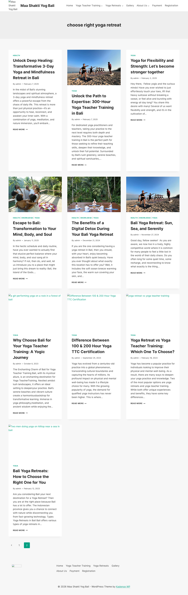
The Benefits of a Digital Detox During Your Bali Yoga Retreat (92, 228)
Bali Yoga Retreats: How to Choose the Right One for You (31, 476)
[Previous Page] (11, 545)
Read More (20, 129)
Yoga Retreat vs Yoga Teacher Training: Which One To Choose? (153, 346)
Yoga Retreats (101, 565)
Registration (171, 5)
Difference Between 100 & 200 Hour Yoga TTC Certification (91, 346)
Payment (157, 5)
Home (69, 5)
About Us (61, 571)
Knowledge (27, 218)
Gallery (130, 5)
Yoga (74, 91)
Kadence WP (123, 586)
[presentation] (94, 67)
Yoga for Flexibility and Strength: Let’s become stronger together (152, 66)
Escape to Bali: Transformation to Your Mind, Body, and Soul (34, 228)
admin (18, 84)
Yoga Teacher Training (78, 565)
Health (16, 55)
